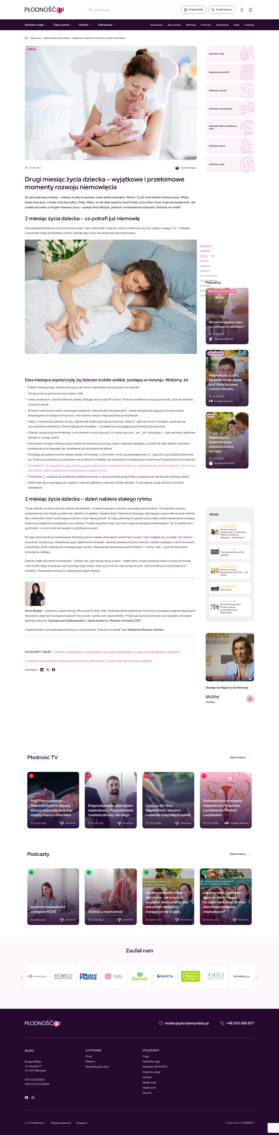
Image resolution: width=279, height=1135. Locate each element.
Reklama (90, 1061)
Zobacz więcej (237, 757)
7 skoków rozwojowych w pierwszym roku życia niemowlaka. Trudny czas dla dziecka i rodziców (116, 652)
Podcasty (206, 24)
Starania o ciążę (34, 24)
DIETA (211, 415)
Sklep (236, 24)
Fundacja (249, 24)
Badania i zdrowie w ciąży (222, 291)
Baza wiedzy (174, 24)
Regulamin (82, 1122)
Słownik (147, 1092)
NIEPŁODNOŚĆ (215, 353)
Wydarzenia (222, 24)
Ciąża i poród (61, 24)
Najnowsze (36, 38)
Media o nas (149, 1082)
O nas (88, 1056)
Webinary (191, 24)
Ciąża (146, 1056)
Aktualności (156, 24)
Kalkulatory (105, 24)
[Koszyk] (250, 9)
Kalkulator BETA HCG (155, 1066)
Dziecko (83, 24)
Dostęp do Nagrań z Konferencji (227, 687)
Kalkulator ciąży (151, 1061)
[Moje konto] (241, 9)
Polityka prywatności (61, 1122)
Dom (26, 38)
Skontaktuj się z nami (97, 1066)
